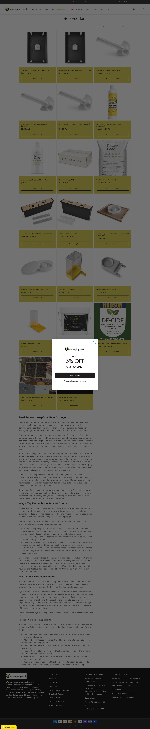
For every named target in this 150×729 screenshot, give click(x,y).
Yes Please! (75, 375)
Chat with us (9, 727)
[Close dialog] (95, 341)
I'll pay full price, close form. (75, 381)
